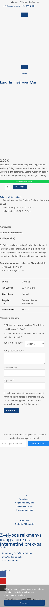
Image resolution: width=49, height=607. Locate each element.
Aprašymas (5, 227)
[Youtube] (3, 581)
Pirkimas (23, 2)
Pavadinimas (10, 367)
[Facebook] (3, 574)
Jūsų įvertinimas (13, 342)
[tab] (24, 227)
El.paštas (9, 380)
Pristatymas (34, 2)
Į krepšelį (19, 187)
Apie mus (13, 2)
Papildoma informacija (11, 233)
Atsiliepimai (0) (7, 238)
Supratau (24, 603)
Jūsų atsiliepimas (14, 350)
